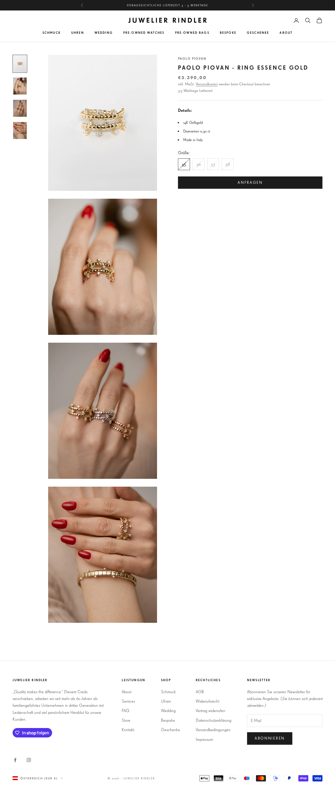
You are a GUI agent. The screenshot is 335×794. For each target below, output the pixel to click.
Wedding (103, 33)
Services (128, 701)
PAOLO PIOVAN (192, 58)
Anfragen (250, 182)
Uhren (77, 33)
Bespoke (228, 33)
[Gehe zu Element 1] (20, 64)
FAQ (125, 710)
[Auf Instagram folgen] (28, 760)
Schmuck (51, 33)
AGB (200, 691)
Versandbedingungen (213, 729)
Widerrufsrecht (207, 701)
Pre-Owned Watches (144, 33)
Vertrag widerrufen (210, 710)
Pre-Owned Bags (192, 33)
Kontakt (128, 729)
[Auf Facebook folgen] (15, 760)
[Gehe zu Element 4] (20, 130)
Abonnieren (270, 738)
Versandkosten (207, 84)
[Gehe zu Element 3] (20, 108)
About (286, 33)
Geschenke (258, 33)
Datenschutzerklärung (213, 720)
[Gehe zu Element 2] (20, 86)
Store (126, 720)
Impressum (204, 739)
